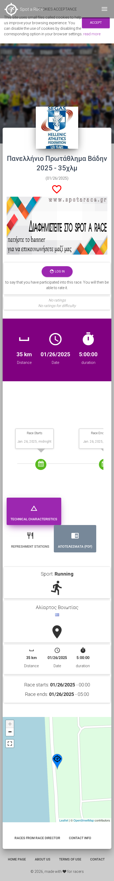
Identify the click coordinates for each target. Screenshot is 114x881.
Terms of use (70, 859)
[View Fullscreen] (10, 744)
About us (42, 859)
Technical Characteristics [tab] (34, 512)
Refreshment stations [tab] (30, 540)
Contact (97, 859)
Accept (96, 22)
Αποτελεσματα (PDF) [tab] (75, 540)
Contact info (80, 838)
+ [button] (10, 724)
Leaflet (63, 820)
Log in (57, 271)
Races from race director (37, 838)
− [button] (10, 732)
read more (91, 34)
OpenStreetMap (83, 820)
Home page (17, 859)
